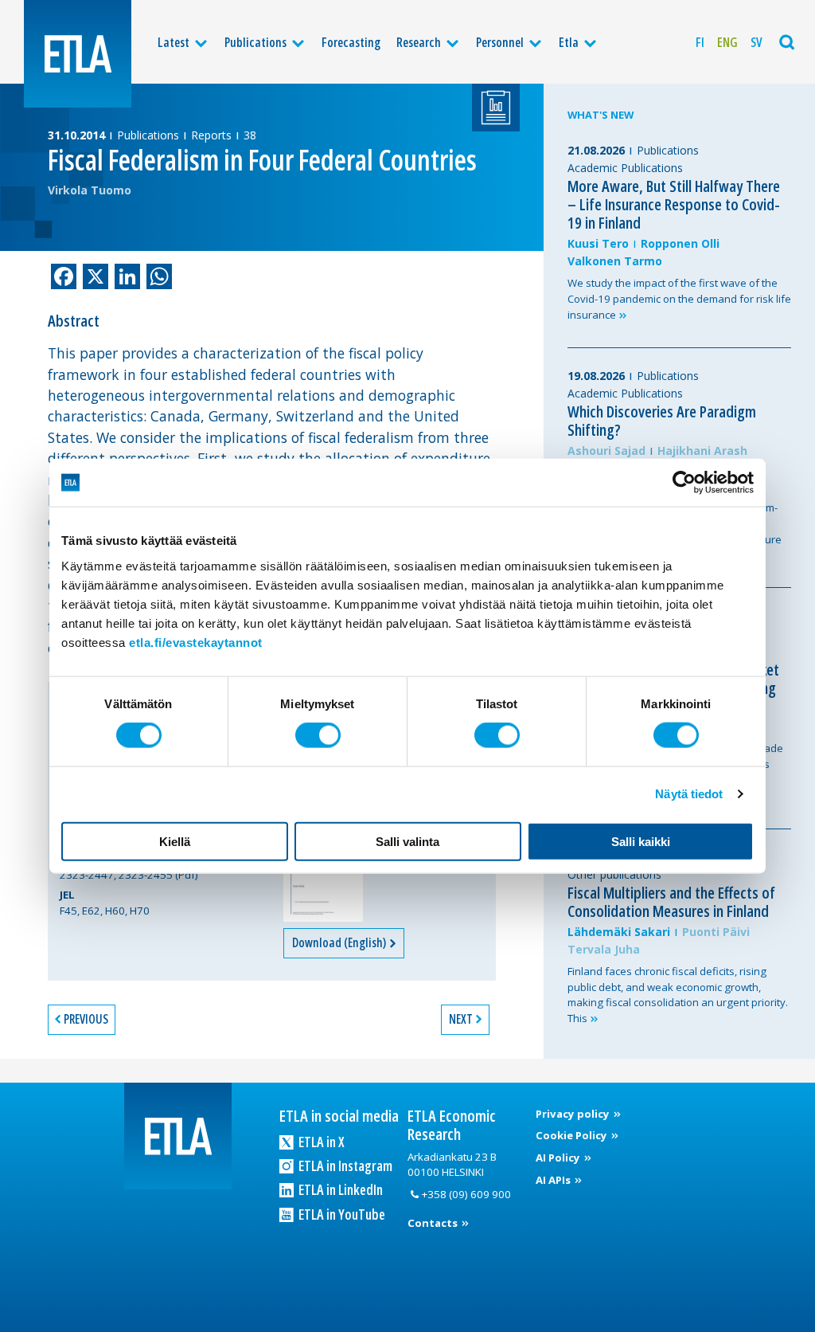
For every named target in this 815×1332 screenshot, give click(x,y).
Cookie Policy (573, 1135)
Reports (211, 135)
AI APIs (554, 1180)
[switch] (318, 735)
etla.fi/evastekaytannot (196, 641)
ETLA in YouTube (340, 1214)
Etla (569, 42)
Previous (86, 1019)
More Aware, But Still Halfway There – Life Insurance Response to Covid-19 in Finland (673, 204)
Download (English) (340, 942)
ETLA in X (320, 1141)
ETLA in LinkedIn (339, 1189)
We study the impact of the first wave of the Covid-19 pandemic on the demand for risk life (679, 299)
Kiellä (174, 841)
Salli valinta (407, 841)
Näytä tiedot (689, 794)
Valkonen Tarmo (614, 260)
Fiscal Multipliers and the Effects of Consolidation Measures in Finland (671, 902)
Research (418, 42)
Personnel (500, 42)
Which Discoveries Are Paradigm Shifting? (661, 421)
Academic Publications (625, 167)
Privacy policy (574, 1114)
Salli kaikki (640, 841)
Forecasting (351, 42)
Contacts (434, 1223)
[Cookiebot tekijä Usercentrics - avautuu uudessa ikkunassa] (684, 483)
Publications (255, 42)
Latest (173, 42)
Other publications (614, 874)
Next (461, 1019)
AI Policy (559, 1157)
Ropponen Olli (680, 243)
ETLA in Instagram (344, 1165)
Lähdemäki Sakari (618, 931)
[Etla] (77, 54)
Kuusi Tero (598, 243)
